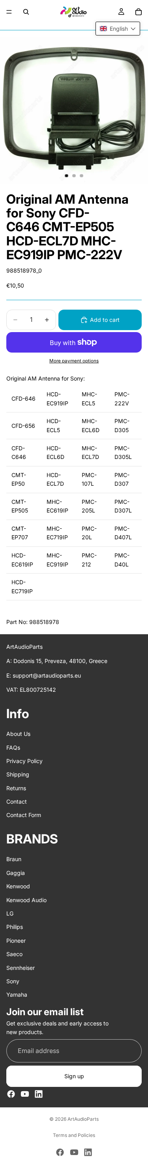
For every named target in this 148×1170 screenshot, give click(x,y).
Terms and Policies (74, 1135)
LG (9, 913)
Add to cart (105, 319)
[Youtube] (25, 1094)
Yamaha (16, 994)
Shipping (17, 774)
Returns (16, 788)
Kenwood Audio (26, 900)
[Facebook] (11, 1094)
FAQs (13, 747)
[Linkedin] (38, 1094)
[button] (118, 28)
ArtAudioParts (83, 1119)
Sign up (74, 1076)
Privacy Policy (24, 761)
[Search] (26, 11)
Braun (13, 859)
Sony (12, 981)
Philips (14, 926)
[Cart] (138, 11)
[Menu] (9, 12)
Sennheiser (20, 967)
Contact (16, 801)
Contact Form (23, 815)
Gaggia (15, 872)
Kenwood (18, 886)
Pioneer (16, 940)
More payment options (74, 361)
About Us (18, 733)
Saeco (14, 954)
